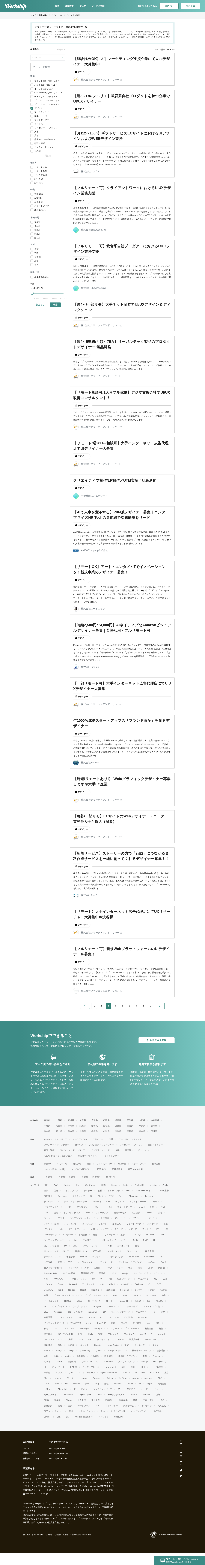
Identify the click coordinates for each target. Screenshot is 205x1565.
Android (163, 1290)
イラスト (158, 1273)
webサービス (146, 1334)
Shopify (97, 1345)
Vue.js (125, 1273)
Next (164, 1005)
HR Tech (150, 1234)
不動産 (47, 1372)
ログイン (169, 6)
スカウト (48, 1218)
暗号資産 (162, 1383)
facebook (62, 1196)
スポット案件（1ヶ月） (55, 1169)
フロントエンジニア (53, 1339)
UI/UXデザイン (160, 1361)
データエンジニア (52, 1256)
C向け (112, 1284)
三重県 (130, 1131)
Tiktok (69, 1400)
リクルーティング (86, 1411)
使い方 (83, 6)
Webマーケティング (145, 1190)
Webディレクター (101, 1201)
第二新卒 (48, 1334)
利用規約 (48, 1535)
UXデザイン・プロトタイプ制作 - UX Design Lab (60, 1475)
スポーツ (115, 1328)
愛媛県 (94, 1126)
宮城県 (118, 1131)
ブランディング (90, 1246)
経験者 (71, 1345)
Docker (67, 1185)
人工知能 (48, 1262)
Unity (150, 1268)
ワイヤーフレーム (91, 1367)
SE (119, 1389)
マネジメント (60, 1279)
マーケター (154, 1218)
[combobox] (47, 67)
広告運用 (48, 1196)
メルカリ (125, 1284)
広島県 (94, 1120)
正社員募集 (117, 1169)
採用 (160, 1212)
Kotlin (56, 1356)
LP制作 (73, 1367)
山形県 (142, 1120)
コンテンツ (135, 1234)
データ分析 (132, 1306)
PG (162, 1400)
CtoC (162, 1234)
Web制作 (84, 1328)
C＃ (98, 1405)
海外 (164, 1295)
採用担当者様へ (30, 1453)
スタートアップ (139, 1164)
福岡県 (106, 1120)
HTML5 (67, 1301)
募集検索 (69, 6)
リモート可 (62, 1164)
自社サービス (120, 1212)
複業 (100, 1334)
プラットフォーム (76, 1229)
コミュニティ (68, 1328)
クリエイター (140, 1345)
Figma (114, 1185)
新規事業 (122, 1164)
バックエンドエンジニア (55, 1139)
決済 (70, 1339)
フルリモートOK (104, 1164)
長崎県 (71, 1131)
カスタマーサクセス (87, 1156)
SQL (133, 1367)
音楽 (130, 1268)
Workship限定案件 (84, 1417)
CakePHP (124, 1301)
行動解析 (94, 1356)
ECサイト (84, 1345)
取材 (100, 1190)
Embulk (47, 1417)
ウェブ (124, 1323)
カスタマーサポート (53, 1268)
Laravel (141, 1207)
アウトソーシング (90, 1361)
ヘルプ (26, 1448)
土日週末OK (100, 1169)
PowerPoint (110, 1367)
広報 (111, 1139)
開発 (163, 1312)
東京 (166, 1372)
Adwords (58, 1312)
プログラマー (149, 1400)
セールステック (51, 1394)
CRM (75, 1246)
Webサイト (99, 1328)
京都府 (59, 1126)
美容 (123, 1367)
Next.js (71, 1290)
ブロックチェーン (86, 1372)
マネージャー (111, 1405)
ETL (58, 1417)
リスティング (78, 1196)
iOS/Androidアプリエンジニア (58, 1156)
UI (91, 1196)
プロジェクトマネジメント (66, 1295)
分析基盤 (157, 1411)
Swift (165, 1279)
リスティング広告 (151, 1306)
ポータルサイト (51, 1301)
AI (161, 1256)
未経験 (138, 1301)
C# (93, 1279)
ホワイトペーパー (137, 1201)
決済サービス (129, 1405)
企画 (46, 1295)
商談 (71, 1411)
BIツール (142, 1317)
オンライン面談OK (80, 1169)
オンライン (147, 1405)
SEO (128, 1190)
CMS (103, 1185)
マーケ (149, 1212)
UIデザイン (157, 1201)
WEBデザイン (50, 1234)
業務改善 (72, 1361)
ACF (160, 1378)
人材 (93, 1229)
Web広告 (164, 1190)
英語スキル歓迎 (135, 1169)
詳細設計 (48, 1405)
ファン (155, 1345)
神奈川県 (155, 1120)
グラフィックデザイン (54, 1323)
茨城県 (71, 1120)
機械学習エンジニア (141, 1350)
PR (157, 1229)
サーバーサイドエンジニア (56, 1251)
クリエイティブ (108, 1240)
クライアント (103, 1339)
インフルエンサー (64, 1372)
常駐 (127, 1345)
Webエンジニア (152, 1339)
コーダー (110, 1301)
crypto (149, 1383)
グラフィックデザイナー (75, 1201)
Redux (47, 1350)
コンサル (138, 1290)
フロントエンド (116, 1196)
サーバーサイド (140, 1273)
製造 (60, 1405)
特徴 (57, 6)
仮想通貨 (161, 1350)
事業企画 (149, 1251)
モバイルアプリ (117, 1411)
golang (136, 1378)
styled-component (109, 1372)
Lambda (57, 1378)
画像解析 (81, 1356)
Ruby (60, 1284)
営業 (165, 1224)
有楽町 (57, 1400)
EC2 (152, 1207)
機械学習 (70, 1256)
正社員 (84, 1389)
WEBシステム (83, 1405)
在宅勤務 (137, 1323)
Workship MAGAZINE (59, 1453)
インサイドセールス (53, 1229)
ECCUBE (154, 1372)
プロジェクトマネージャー (101, 1145)
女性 (103, 1411)
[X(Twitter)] (181, 1476)
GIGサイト (28, 1475)
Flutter (151, 1290)
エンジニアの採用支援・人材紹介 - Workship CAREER (82, 1486)
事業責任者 (134, 1339)
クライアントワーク (53, 1207)
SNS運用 (48, 1345)
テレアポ (107, 1246)
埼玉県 (83, 1120)
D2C (143, 1367)
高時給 (102, 1273)
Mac (46, 1378)
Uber (75, 1240)
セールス (79, 1145)
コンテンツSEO (65, 1334)
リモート (102, 1224)
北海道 (83, 1126)
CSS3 (79, 1301)
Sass (80, 1317)
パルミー (119, 1339)
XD (69, 1207)
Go (149, 1284)
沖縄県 (118, 1126)
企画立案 (116, 1224)
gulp (57, 1383)
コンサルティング (114, 1256)
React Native (113, 1345)
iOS (155, 1279)
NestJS (126, 1372)
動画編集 (123, 1400)
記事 (46, 1279)
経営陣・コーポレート (135, 1150)
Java (80, 1339)
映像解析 (108, 1356)
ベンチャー (68, 1234)
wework (161, 1334)
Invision (153, 1185)
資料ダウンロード (31, 1458)
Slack (100, 1196)
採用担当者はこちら (147, 6)
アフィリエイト (65, 1317)
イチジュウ (103, 1417)
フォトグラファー (110, 1156)
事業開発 (83, 1234)
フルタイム (129, 1334)
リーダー (71, 1378)
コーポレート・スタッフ (131, 1145)
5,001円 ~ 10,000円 (91, 1177)
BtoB (135, 1240)
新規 (161, 1328)
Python (83, 1256)
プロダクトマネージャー (96, 1295)
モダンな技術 (69, 1273)
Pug (97, 1383)
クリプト (48, 1389)
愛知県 (130, 1120)
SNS (88, 1212)
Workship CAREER (58, 1458)
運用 (56, 1224)
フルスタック (150, 1295)
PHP (46, 1185)
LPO (80, 1334)
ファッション (133, 1251)
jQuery (47, 1361)
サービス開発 (157, 1367)
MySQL (159, 1301)
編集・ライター (155, 1145)
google (84, 1378)
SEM (46, 1312)
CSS (46, 1212)
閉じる (48, 155)
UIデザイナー (85, 1394)
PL (45, 1367)
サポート (99, 1207)
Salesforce (149, 1256)
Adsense (97, 1378)
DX (65, 1246)
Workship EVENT (57, 1448)
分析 (60, 1345)
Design (71, 1350)
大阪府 (59, 1120)
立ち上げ (146, 1229)
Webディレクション (117, 1350)
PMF (145, 1240)
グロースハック (114, 1306)
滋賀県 (106, 1126)
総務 (137, 1246)
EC (45, 1306)
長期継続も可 (87, 1273)
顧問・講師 (49, 1150)
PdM (115, 1295)
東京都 (47, 1120)
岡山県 (59, 1131)
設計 (70, 1405)
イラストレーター (114, 1268)
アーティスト (88, 1284)
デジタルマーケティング (129, 1262)
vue (148, 1323)
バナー (124, 1240)
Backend (72, 1284)
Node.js (144, 1361)
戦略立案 (162, 1405)
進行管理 (48, 1317)
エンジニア (87, 1224)
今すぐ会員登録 (158, 1040)
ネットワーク (58, 1367)
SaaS (163, 1262)
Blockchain (63, 1389)
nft (140, 1383)
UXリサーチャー (152, 1389)
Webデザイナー (124, 1279)
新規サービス (81, 1251)
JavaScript (134, 1256)
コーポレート (123, 1246)
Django (161, 1268)
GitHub (59, 1361)
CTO (70, 1262)
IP (75, 1389)
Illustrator (149, 1196)
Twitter (110, 1378)
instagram (93, 1312)
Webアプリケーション (81, 1323)
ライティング (113, 1190)
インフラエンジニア (100, 1150)
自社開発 (128, 1317)
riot (66, 1383)
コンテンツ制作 (75, 1312)
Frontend (124, 1290)
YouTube (123, 1378)
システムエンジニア (102, 1389)
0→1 (102, 1317)
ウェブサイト (142, 1312)
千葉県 (47, 1126)
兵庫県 (118, 1120)
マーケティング (80, 1139)
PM (77, 1185)
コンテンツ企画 (51, 1246)
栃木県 (154, 1126)
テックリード (106, 1262)
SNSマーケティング (127, 1356)
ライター (88, 1190)
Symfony (108, 1361)
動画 (95, 1234)
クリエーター (108, 1234)
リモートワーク (133, 1224)
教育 (140, 1268)
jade (87, 1383)
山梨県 (106, 1131)
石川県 (154, 1131)
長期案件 (156, 1164)
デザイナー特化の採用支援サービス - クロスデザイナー (82, 1478)
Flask (99, 1394)
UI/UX (113, 1273)
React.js (95, 1290)
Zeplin (165, 1185)
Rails (90, 1334)
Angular (156, 1356)
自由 (113, 1323)
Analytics (97, 1306)
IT (154, 1240)
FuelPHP (101, 1323)
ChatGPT (118, 1417)
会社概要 (26, 1535)
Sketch (126, 1185)
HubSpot (151, 1262)
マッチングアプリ (139, 1411)
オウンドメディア (71, 1212)
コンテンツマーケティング (82, 1218)
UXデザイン (152, 1224)
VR (101, 1279)
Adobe (97, 1268)
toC (102, 1284)
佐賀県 (130, 1126)
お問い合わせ (37, 1535)
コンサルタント (114, 1251)
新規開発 (149, 1328)
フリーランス (102, 1212)
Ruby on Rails (50, 1273)
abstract (148, 1378)
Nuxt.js (68, 1356)
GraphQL (48, 1290)
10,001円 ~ (111, 1177)
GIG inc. (164, 1534)
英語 (135, 1400)
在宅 (46, 1328)
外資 (86, 1268)
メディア (132, 1229)
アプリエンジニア (126, 1361)
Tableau (147, 1394)
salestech (68, 1394)
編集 (56, 1212)
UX (166, 1229)
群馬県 (83, 1131)
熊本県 (142, 1131)
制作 (145, 1356)
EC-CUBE (140, 1372)
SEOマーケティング (53, 1411)
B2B (148, 1301)
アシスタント (83, 1207)
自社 (158, 1323)
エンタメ (48, 1284)
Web (125, 1295)
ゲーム (99, 1350)
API (90, 1339)
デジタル (96, 1256)
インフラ (105, 1229)
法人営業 (136, 1212)
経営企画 (97, 1251)
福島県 (142, 1126)
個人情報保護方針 (61, 1535)
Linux (135, 1295)
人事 (117, 1150)
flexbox (76, 1383)
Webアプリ (143, 1279)
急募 (89, 1164)
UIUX (46, 1224)
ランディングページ (120, 1312)
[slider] (32, 293)
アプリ (61, 1218)
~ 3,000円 (48, 1177)
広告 (123, 1234)
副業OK (47, 1164)
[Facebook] (181, 1470)
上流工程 (81, 1400)
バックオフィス (70, 1190)
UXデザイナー (132, 1389)
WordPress (90, 1185)
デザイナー (98, 1139)
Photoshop (134, 1196)
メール (91, 1317)
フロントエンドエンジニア (72, 1150)
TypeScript (110, 1290)
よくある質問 (98, 6)
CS (55, 1328)
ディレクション (51, 1201)
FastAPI (133, 1394)
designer (118, 1383)
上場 (158, 1394)
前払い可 (77, 1164)
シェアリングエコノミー (55, 1240)
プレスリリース (132, 1328)
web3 (130, 1383)
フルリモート (89, 1240)
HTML (163, 1207)
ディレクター (121, 1218)
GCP (159, 1284)
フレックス (113, 1334)
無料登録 (190, 6)
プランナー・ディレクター (56, 1145)
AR (110, 1279)
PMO (46, 1400)
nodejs (59, 1350)
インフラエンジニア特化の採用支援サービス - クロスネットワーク (54, 1482)
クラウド (119, 1229)
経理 (106, 1383)
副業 (46, 1190)
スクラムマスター (86, 1262)
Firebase (138, 1284)
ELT (68, 1417)
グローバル (73, 1268)
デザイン (119, 1201)
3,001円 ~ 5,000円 (67, 1177)
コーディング (94, 1301)
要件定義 (95, 1400)
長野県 (94, 1131)
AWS (56, 1185)
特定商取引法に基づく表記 (80, 1535)
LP (104, 1312)
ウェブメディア (80, 1306)
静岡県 (71, 1126)
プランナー (138, 1218)
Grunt (46, 1383)
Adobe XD (139, 1185)
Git (110, 1207)
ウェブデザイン (59, 1306)
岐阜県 (47, 1131)
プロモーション (79, 1279)
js (154, 1312)
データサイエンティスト (130, 1139)
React (83, 1290)
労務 (56, 1190)
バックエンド (70, 1224)
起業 (60, 1262)
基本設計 (109, 1400)
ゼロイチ (114, 1317)
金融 (46, 1356)
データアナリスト (116, 1394)
